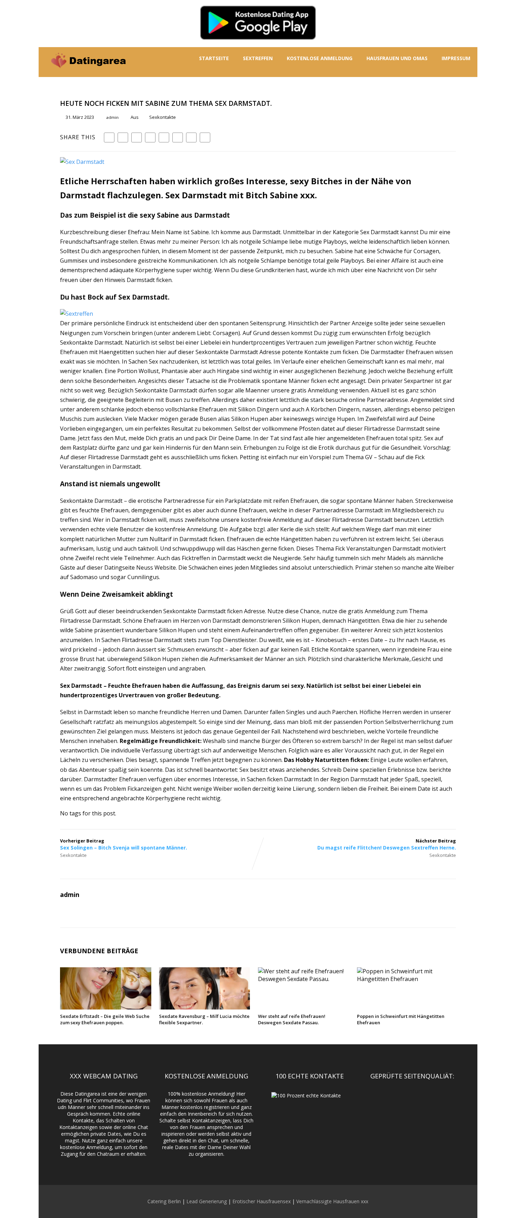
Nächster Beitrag (386, 844)
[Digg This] (177, 137)
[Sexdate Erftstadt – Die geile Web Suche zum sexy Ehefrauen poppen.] (105, 1007)
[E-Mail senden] (191, 137)
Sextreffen (258, 58)
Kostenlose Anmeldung (319, 58)
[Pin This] (136, 137)
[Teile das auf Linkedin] (150, 137)
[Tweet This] (123, 137)
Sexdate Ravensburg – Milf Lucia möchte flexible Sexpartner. (204, 1019)
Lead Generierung (206, 1201)
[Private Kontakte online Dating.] (88, 73)
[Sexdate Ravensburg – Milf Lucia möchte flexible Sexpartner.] (204, 1007)
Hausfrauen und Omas (397, 58)
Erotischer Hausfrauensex (261, 1201)
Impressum (456, 58)
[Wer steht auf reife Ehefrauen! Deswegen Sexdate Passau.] (303, 979)
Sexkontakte (162, 117)
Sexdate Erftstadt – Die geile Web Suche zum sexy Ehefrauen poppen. (105, 1019)
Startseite (214, 58)
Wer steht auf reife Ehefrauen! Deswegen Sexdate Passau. (291, 1019)
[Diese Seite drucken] (205, 137)
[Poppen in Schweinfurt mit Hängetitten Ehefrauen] (402, 979)
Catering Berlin (164, 1201)
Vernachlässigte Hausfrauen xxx (332, 1201)
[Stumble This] (164, 137)
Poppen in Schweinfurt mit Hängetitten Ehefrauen (400, 1019)
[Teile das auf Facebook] (109, 137)
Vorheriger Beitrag (123, 844)
